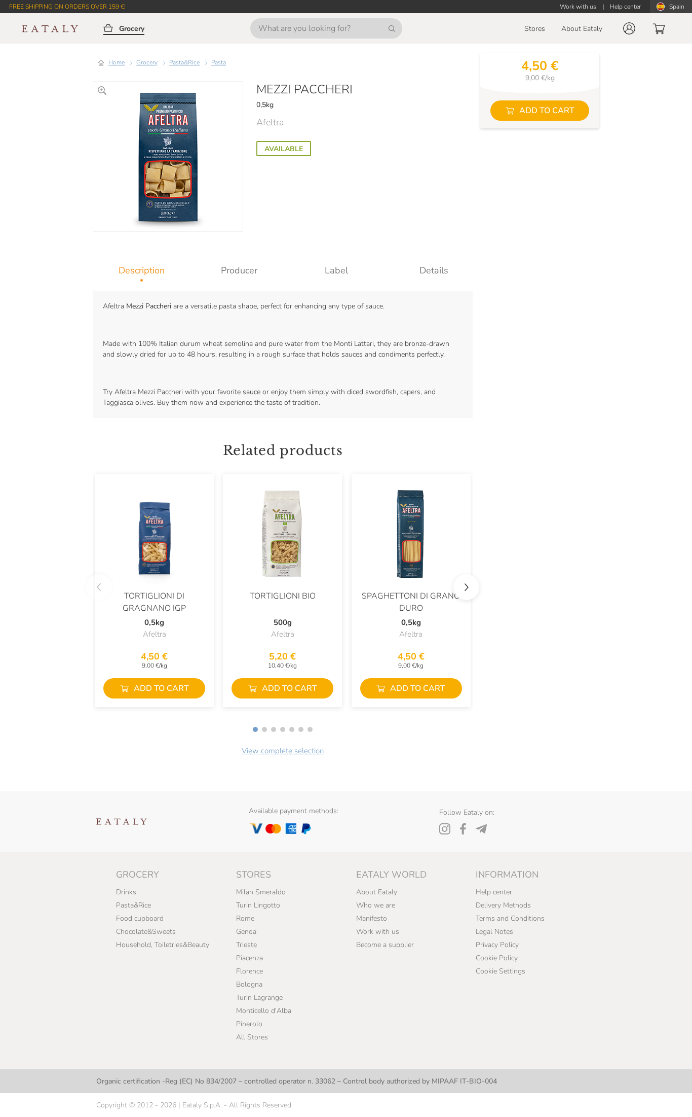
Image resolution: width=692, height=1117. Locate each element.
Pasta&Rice (184, 62)
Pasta (218, 62)
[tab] (141, 270)
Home (116, 62)
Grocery (147, 62)
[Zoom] (102, 90)
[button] (629, 28)
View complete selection (283, 751)
